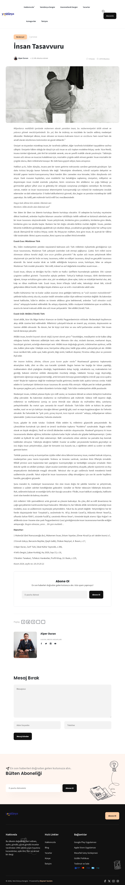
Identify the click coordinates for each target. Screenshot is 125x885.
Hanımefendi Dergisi (69, 7)
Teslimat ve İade (81, 863)
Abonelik (110, 16)
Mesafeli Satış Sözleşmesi (86, 852)
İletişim (44, 21)
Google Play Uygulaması (85, 842)
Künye (47, 858)
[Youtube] (113, 881)
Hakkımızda (29, 7)
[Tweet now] (109, 881)
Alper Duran (48, 633)
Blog (47, 847)
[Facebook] (105, 881)
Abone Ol (96, 594)
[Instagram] (117, 881)
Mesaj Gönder (23, 736)
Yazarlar (86, 7)
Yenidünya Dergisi (47, 7)
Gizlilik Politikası (81, 858)
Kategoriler (31, 21)
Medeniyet (20, 37)
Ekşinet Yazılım (46, 881)
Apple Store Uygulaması (85, 847)
